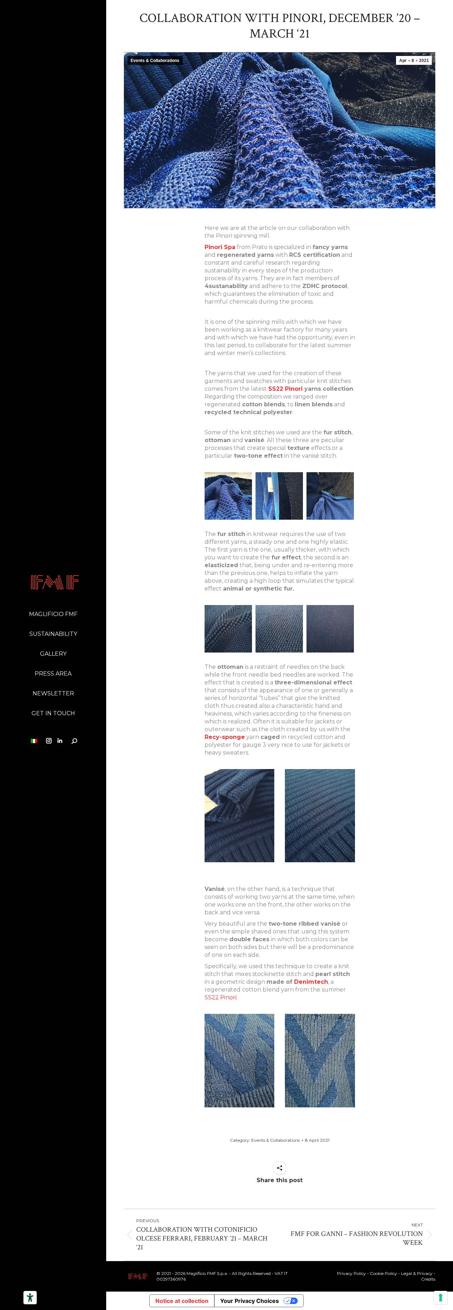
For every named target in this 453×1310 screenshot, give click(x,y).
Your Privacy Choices (249, 1300)
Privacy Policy (351, 1273)
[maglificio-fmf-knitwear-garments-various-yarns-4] (279, 496)
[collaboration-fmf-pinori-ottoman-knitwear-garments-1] (330, 629)
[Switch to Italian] (35, 737)
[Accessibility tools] (30, 1297)
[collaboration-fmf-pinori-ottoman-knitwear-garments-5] (228, 629)
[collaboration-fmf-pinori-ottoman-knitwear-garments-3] (279, 629)
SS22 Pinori (285, 388)
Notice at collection (181, 1300)
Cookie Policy (383, 1273)
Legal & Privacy (416, 1273)
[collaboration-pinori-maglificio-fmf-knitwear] (228, 496)
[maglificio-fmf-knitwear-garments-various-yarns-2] (330, 496)
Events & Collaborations (155, 60)
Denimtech (311, 981)
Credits (428, 1279)
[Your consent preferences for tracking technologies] (440, 1297)
